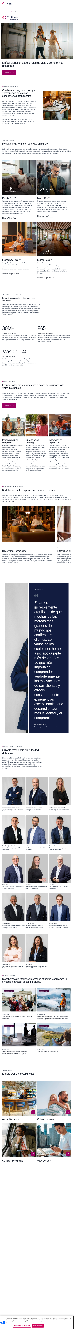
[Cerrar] (71, 1318)
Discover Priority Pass (9, 218)
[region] (37, 1322)
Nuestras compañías (8, 12)
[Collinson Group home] (7, 3)
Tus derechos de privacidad (22, 1325)
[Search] (67, 4)
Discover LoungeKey (43, 216)
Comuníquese (8, 72)
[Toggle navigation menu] (70, 4)
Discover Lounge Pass (44, 278)
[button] (60, 871)
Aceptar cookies (38, 1325)
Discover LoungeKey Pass (10, 274)
